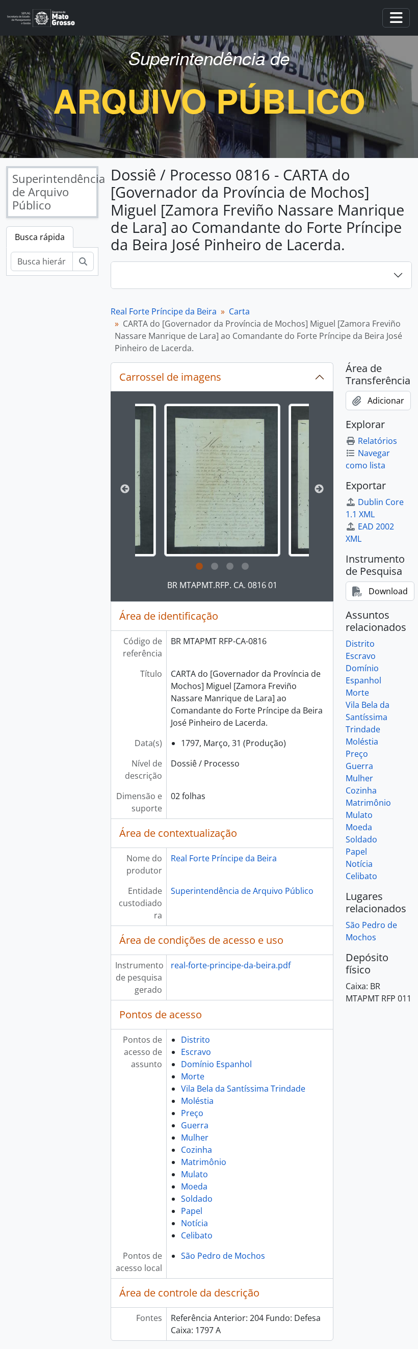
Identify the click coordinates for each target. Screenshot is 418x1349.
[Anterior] (125, 489)
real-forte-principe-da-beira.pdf (231, 965)
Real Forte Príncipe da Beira (164, 311)
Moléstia (197, 1100)
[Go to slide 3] (230, 567)
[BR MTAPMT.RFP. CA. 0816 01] (222, 480)
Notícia (194, 1223)
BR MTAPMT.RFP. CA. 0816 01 (222, 585)
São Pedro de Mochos (223, 1255)
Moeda (194, 1186)
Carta (239, 311)
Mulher (194, 1137)
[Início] (45, 18)
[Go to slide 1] (199, 567)
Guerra (194, 1125)
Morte (192, 1076)
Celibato (197, 1235)
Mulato (194, 1174)
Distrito (195, 1039)
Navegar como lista (368, 459)
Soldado (197, 1198)
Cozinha (196, 1149)
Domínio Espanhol (216, 1064)
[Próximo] (319, 489)
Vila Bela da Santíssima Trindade (243, 1088)
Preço (192, 1113)
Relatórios (377, 440)
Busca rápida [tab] (40, 237)
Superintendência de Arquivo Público (242, 890)
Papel (191, 1210)
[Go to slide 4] (245, 567)
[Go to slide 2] (215, 567)
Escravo (196, 1051)
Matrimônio (203, 1162)
